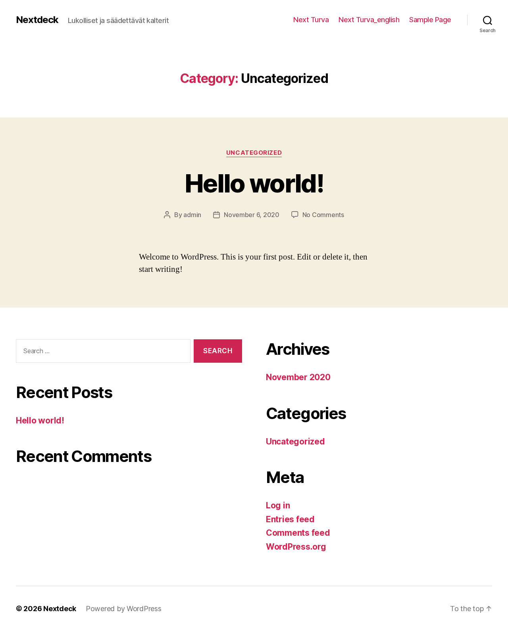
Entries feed (290, 519)
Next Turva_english (369, 19)
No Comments (323, 215)
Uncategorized (254, 152)
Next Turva (311, 19)
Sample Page (430, 19)
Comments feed (298, 533)
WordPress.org (296, 547)
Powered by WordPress (124, 608)
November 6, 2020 (251, 215)
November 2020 (298, 377)
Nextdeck (37, 20)
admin (192, 215)
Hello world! (254, 183)
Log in (278, 505)
